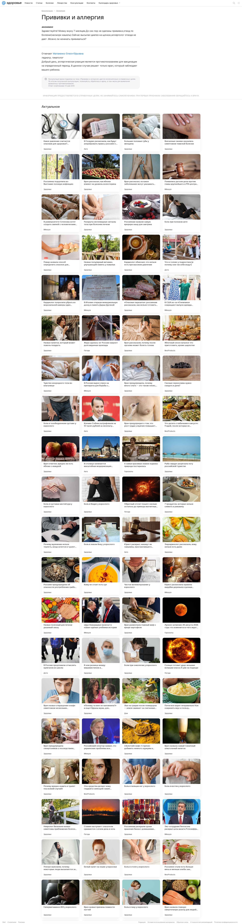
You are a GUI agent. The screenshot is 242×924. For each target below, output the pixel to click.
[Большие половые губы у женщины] (141, 133)
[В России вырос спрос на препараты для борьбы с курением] (101, 374)
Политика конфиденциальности (225, 922)
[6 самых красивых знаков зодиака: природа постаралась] (141, 455)
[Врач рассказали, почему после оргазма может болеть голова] (141, 334)
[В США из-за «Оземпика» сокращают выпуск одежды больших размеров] (181, 294)
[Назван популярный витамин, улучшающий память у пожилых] (101, 253)
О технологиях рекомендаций (201, 922)
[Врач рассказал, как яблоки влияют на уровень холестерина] (101, 173)
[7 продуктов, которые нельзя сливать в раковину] (181, 495)
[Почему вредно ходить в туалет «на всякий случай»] (60, 778)
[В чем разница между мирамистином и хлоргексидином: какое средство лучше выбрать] (101, 657)
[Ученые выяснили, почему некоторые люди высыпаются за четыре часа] (60, 858)
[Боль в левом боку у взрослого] (101, 536)
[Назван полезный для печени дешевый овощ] (60, 616)
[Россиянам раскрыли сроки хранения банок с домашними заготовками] (141, 818)
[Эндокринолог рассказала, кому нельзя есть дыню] (181, 536)
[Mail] (4, 3)
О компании (12, 922)
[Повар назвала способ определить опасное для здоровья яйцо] (60, 253)
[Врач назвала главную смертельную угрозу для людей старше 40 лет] (181, 898)
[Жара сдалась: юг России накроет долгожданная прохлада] (101, 334)
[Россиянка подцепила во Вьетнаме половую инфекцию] (60, 173)
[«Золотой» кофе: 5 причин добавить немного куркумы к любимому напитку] (141, 737)
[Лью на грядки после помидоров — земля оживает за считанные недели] (141, 697)
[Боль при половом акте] (181, 213)
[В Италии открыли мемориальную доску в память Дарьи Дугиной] (101, 294)
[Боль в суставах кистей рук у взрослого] (60, 495)
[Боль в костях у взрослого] (181, 778)
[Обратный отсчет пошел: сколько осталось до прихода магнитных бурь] (141, 495)
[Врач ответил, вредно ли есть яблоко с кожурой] (60, 455)
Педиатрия (60, 11)
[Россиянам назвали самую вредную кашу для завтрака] (141, 213)
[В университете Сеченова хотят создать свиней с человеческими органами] (60, 213)
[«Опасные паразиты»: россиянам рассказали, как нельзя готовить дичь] (141, 294)
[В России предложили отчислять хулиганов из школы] (60, 657)
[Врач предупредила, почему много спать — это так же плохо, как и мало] (141, 374)
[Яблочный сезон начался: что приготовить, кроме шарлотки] (181, 334)
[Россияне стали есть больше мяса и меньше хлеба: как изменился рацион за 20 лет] (181, 858)
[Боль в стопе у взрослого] (141, 858)
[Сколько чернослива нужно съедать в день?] (181, 374)
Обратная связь (182, 922)
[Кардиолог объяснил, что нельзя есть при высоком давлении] (141, 253)
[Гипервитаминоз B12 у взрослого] (60, 898)
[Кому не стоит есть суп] (101, 576)
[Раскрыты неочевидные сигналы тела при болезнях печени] (101, 213)
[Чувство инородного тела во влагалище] (60, 374)
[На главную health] (14, 3)
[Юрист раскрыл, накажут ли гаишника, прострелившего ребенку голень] (141, 536)
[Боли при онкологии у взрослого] (141, 657)
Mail (4, 922)
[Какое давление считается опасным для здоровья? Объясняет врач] (60, 133)
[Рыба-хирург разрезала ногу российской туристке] (181, 455)
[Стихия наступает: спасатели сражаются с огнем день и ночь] (101, 818)
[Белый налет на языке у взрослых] (101, 858)
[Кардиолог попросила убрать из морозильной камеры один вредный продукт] (60, 294)
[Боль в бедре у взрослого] (101, 495)
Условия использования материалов (161, 922)
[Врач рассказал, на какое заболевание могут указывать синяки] (141, 173)
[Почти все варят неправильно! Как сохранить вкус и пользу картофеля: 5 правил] (181, 697)
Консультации (47, 11)
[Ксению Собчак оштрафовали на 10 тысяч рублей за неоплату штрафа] (101, 415)
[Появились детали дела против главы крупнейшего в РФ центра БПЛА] (181, 173)
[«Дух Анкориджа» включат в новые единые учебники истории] (101, 616)
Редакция (142, 922)
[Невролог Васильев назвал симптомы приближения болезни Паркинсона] (60, 818)
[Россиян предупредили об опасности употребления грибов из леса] (60, 576)
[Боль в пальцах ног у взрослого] (141, 778)
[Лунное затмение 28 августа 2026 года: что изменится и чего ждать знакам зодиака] (181, 616)
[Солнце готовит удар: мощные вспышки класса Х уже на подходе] (181, 657)
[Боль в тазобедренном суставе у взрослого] (60, 415)
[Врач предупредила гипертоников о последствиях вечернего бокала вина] (60, 737)
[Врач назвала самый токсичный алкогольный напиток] (181, 737)
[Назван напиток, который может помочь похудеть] (60, 334)
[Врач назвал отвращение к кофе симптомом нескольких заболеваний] (60, 697)
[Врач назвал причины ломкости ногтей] (101, 898)
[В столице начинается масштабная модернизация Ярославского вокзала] (101, 455)
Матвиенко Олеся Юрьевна (68, 53)
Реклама (21, 922)
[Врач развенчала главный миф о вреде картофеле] (141, 616)
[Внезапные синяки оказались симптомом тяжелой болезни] (181, 133)
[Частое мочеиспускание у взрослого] (141, 576)
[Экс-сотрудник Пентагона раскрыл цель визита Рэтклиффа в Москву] (181, 818)
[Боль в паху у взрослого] (141, 898)
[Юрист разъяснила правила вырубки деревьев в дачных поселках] (181, 576)
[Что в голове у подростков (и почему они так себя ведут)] (181, 253)
